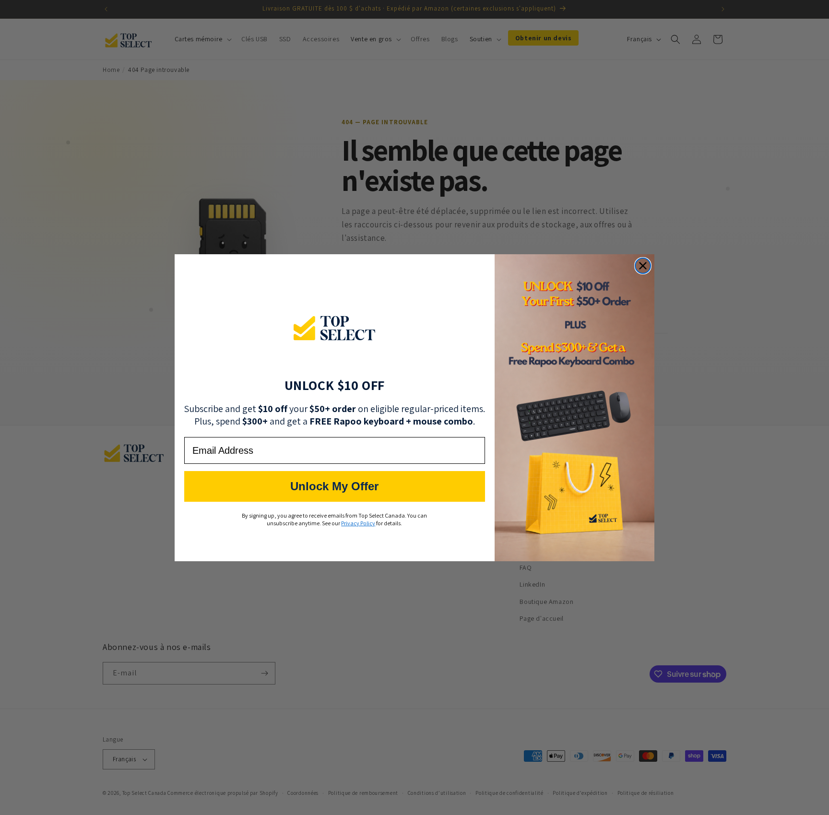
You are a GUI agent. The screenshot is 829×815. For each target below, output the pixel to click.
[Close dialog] (643, 265)
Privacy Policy (358, 523)
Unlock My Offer (334, 486)
